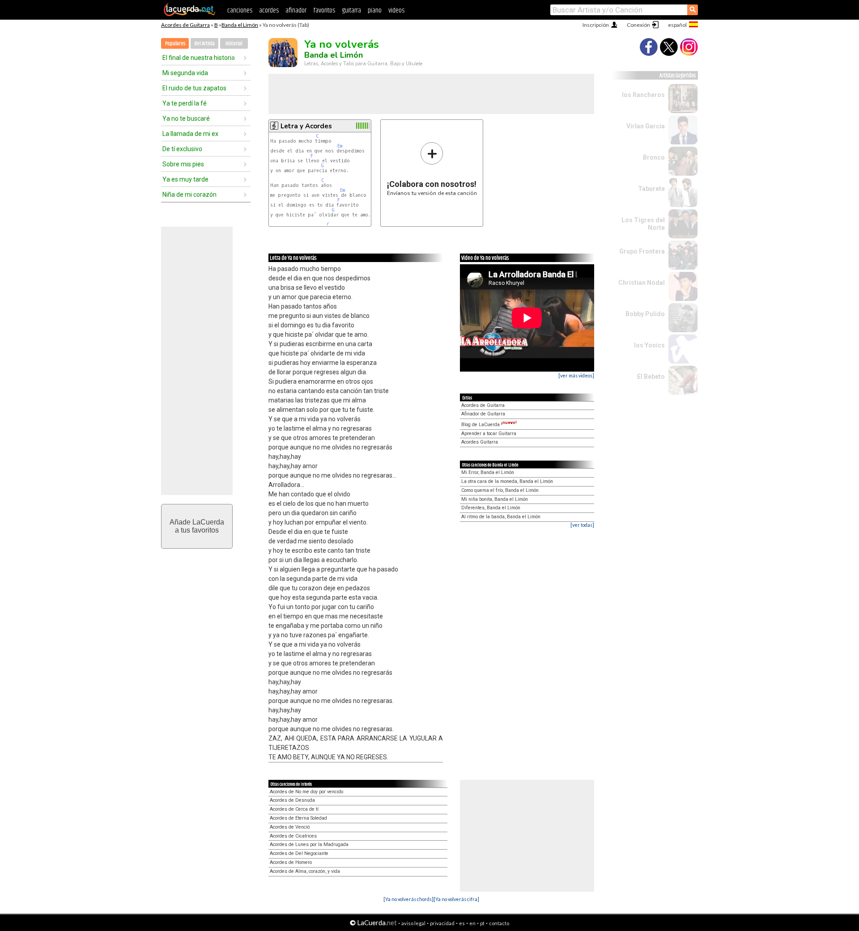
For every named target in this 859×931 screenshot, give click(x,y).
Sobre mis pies (183, 164)
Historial (233, 43)
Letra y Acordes (306, 126)
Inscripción (596, 24)
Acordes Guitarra (479, 442)
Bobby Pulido (645, 313)
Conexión (638, 24)
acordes (269, 10)
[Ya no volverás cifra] (456, 899)
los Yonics (649, 345)
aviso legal (413, 923)
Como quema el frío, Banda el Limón (500, 490)
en (472, 923)
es (462, 923)
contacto (499, 923)
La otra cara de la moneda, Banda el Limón (507, 481)
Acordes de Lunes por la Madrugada (309, 844)
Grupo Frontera (642, 251)
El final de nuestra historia (198, 57)
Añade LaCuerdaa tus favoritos (197, 526)
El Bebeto (651, 376)
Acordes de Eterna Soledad (298, 818)
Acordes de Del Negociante (299, 853)
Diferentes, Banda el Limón (490, 508)
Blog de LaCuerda (489, 424)
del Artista (204, 43)
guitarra (351, 10)
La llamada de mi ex (190, 133)
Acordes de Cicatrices (293, 836)
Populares (175, 43)
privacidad (442, 923)
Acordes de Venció (290, 827)
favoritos (324, 10)
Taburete (651, 188)
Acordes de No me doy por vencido (306, 792)
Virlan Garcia (645, 126)
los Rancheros (643, 94)
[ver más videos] (576, 375)
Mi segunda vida (185, 72)
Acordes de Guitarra (185, 24)
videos (396, 10)
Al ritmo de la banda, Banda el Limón (500, 517)
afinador (295, 10)
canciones (239, 10)
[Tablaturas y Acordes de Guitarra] (189, 14)
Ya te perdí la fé (184, 103)
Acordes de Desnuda (292, 800)
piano (375, 10)
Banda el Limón (239, 24)
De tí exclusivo (182, 148)
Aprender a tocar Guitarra (488, 433)
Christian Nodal (641, 282)
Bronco (654, 157)
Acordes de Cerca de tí (294, 809)
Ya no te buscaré (186, 118)
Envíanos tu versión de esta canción (432, 169)
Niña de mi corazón (189, 194)
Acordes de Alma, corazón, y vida (305, 871)
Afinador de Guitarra (483, 414)
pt (482, 923)
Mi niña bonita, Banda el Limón (494, 499)
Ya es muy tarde (185, 179)
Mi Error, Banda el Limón (487, 472)
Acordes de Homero (291, 862)
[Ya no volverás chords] (408, 899)
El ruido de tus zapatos (194, 88)
